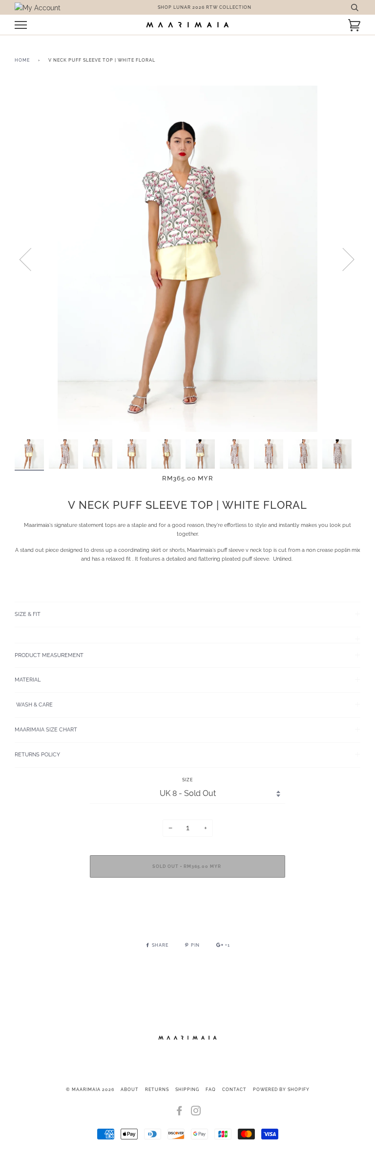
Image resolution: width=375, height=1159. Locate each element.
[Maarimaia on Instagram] (196, 1113)
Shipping (187, 1089)
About (130, 1089)
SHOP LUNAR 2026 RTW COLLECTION (204, 7)
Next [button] (342, 258)
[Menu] (21, 25)
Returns (157, 1089)
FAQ (211, 1089)
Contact (234, 1089)
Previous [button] (31, 258)
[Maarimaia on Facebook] (179, 1113)
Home (22, 60)
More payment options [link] (187, 919)
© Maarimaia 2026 (90, 1089)
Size (187, 779)
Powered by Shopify (281, 1089)
